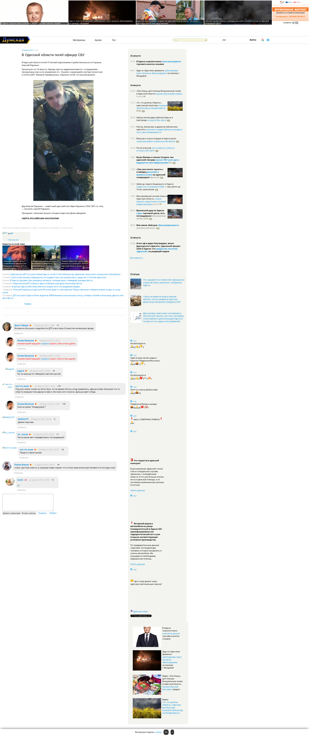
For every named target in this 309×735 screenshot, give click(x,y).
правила (45, 343)
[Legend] (9, 369)
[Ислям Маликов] (9, 345)
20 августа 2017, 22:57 (49, 449)
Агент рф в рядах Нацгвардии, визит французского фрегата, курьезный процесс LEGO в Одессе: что (158, 246)
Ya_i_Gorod (23, 434)
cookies (158, 732)
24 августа (135, 85)
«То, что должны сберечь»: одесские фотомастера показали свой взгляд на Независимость (172, 707)
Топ (114, 40)
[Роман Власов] (6, 470)
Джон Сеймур (21, 325)
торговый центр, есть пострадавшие (151, 216)
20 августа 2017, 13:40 (44, 325)
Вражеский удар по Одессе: (150, 210)
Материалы (79, 40)
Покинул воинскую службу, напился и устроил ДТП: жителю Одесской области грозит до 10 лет (74, 265)
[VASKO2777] (8, 417)
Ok (166, 732)
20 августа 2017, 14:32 (45, 386)
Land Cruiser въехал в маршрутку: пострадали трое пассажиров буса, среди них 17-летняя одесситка (58, 277)
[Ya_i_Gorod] (8, 432)
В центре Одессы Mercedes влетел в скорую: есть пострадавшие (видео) (46, 286)
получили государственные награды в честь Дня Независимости (159, 130)
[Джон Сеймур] (6, 330)
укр (224, 39)
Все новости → (137, 257)
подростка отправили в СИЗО (150, 186)
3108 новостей (13, 240)
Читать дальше (137, 490)
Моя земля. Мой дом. (147, 225)
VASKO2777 (23, 419)
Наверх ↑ (28, 303)
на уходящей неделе (158, 251)
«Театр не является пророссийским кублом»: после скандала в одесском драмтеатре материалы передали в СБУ (162, 299)
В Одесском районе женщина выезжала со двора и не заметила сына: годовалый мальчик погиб (44, 265)
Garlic (20, 480)
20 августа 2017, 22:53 (44, 434)
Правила (42, 513)
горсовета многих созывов (150, 64)
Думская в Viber (140, 611)
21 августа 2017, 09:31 (44, 464)
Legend (20, 370)
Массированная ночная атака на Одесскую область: (152, 197)
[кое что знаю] (7, 387)
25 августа (135, 55)
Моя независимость (168, 225)
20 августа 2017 (28, 50)
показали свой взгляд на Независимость (151, 106)
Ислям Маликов (26, 340)
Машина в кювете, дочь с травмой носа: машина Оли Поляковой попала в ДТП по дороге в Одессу (15, 265)
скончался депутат (171, 61)
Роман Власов (21, 464)
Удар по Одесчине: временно (150, 70)
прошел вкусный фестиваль (169, 93)
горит (139, 213)
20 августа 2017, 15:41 (49, 404)
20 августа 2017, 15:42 (49, 340)
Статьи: (135, 274)
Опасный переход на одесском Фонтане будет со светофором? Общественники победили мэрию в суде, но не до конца (61, 291)
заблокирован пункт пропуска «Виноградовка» (157, 72)
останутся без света (156, 120)
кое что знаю (22, 386)
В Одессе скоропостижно (149, 61)
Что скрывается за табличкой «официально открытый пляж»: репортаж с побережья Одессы (164, 282)
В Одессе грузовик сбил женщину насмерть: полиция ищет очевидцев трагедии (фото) (51, 280)
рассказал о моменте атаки (147, 173)
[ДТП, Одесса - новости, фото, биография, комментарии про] (4, 233)
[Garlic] (9, 485)
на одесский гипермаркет (150, 176)
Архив (98, 40)
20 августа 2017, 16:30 (40, 370)
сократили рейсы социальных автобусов (155, 141)
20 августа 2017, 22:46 (41, 419)
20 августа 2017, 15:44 (49, 355)
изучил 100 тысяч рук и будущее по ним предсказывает (157, 161)
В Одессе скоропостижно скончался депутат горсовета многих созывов (30, 23)
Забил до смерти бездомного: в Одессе (154, 184)
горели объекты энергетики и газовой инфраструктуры (151, 201)
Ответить (18, 333)
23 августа (135, 237)
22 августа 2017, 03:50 (39, 480)
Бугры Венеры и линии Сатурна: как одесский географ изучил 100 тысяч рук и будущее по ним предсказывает (167, 22)
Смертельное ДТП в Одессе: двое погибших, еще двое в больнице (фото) (47, 283)
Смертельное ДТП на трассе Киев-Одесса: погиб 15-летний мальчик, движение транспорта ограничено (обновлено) (65, 274)
